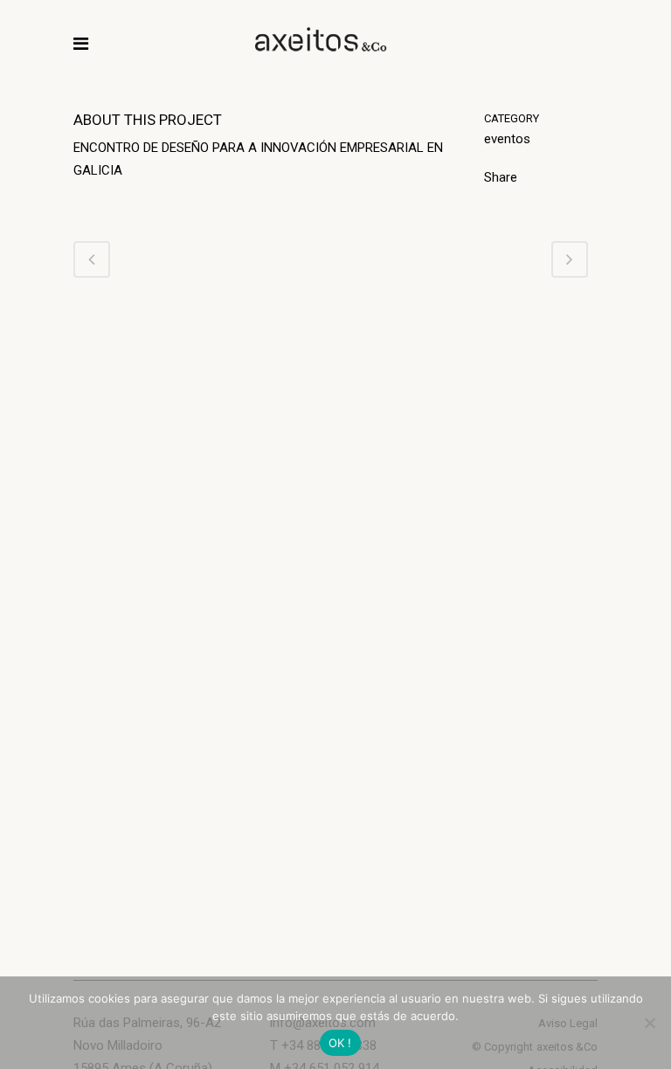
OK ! (340, 1043)
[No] (649, 1022)
